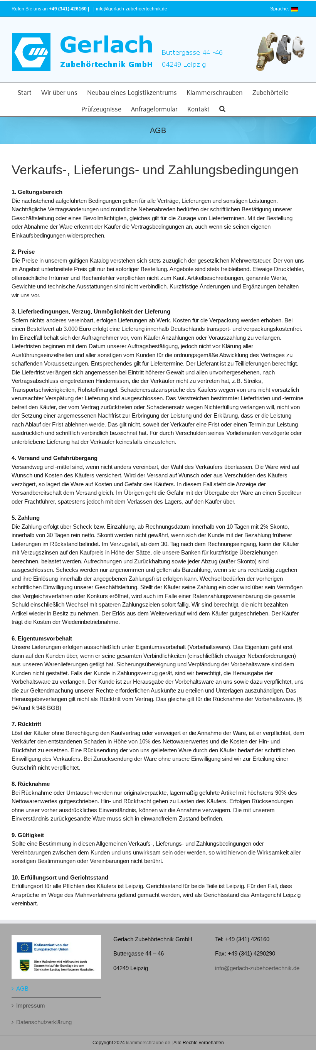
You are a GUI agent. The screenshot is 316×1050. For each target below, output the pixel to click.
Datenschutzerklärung (44, 1022)
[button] (222, 107)
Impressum (30, 1005)
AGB (22, 988)
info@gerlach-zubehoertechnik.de (131, 9)
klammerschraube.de (148, 1042)
